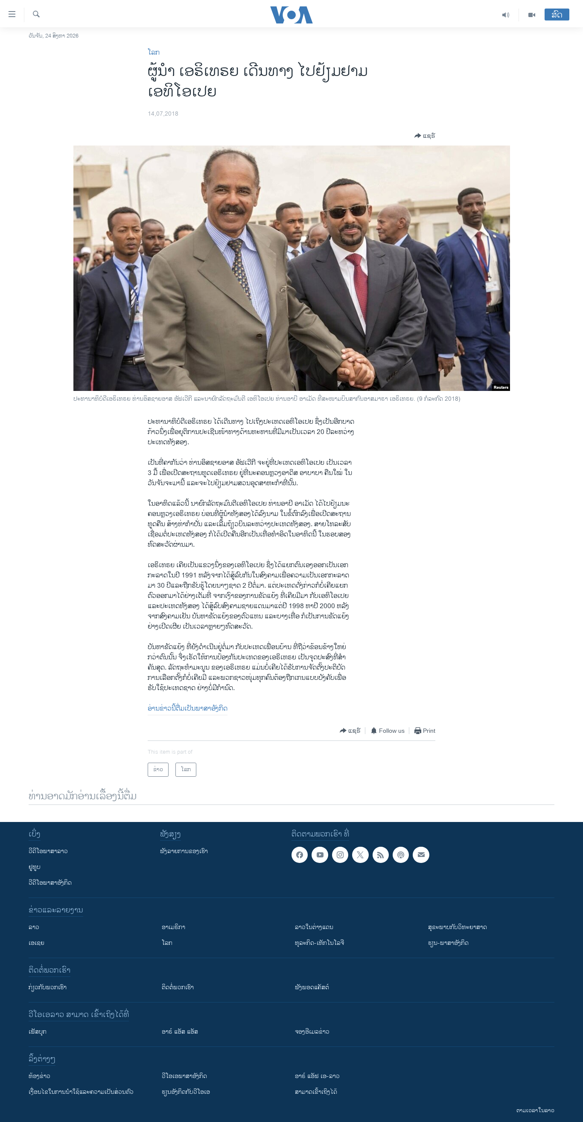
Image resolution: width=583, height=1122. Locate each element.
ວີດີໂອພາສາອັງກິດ (50, 882)
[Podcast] (401, 855)
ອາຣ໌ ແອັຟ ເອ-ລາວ (317, 1076)
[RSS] (381, 855)
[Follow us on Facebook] (300, 855)
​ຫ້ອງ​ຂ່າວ (39, 1076)
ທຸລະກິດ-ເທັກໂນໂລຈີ (319, 942)
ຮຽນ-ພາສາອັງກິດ (448, 942)
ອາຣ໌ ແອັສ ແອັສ (180, 1031)
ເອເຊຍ (36, 942)
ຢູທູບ (35, 867)
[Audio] (506, 15)
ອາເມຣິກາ (173, 927)
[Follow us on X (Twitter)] (360, 855)
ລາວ (34, 927)
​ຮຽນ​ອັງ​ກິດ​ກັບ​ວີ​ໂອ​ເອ (186, 1091)
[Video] (532, 15)
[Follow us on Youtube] (320, 855)
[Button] (424, 136)
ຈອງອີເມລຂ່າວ (312, 1031)
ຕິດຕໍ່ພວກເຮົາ (178, 987)
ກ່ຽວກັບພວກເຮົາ (48, 987)
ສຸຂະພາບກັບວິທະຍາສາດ (457, 927)
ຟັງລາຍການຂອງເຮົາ (184, 851)
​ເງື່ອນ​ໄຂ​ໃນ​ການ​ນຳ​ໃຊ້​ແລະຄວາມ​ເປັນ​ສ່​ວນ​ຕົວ (81, 1091)
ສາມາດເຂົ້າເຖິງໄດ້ (316, 1091)
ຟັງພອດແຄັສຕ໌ (312, 987)
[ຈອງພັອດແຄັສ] (421, 855)
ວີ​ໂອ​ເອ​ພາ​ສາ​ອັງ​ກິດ (184, 1076)
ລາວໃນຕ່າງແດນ (314, 927)
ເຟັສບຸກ (38, 1031)
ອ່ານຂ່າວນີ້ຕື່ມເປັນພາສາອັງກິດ (187, 708)
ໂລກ (154, 52)
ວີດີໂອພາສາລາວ (48, 851)
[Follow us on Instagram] (340, 855)
